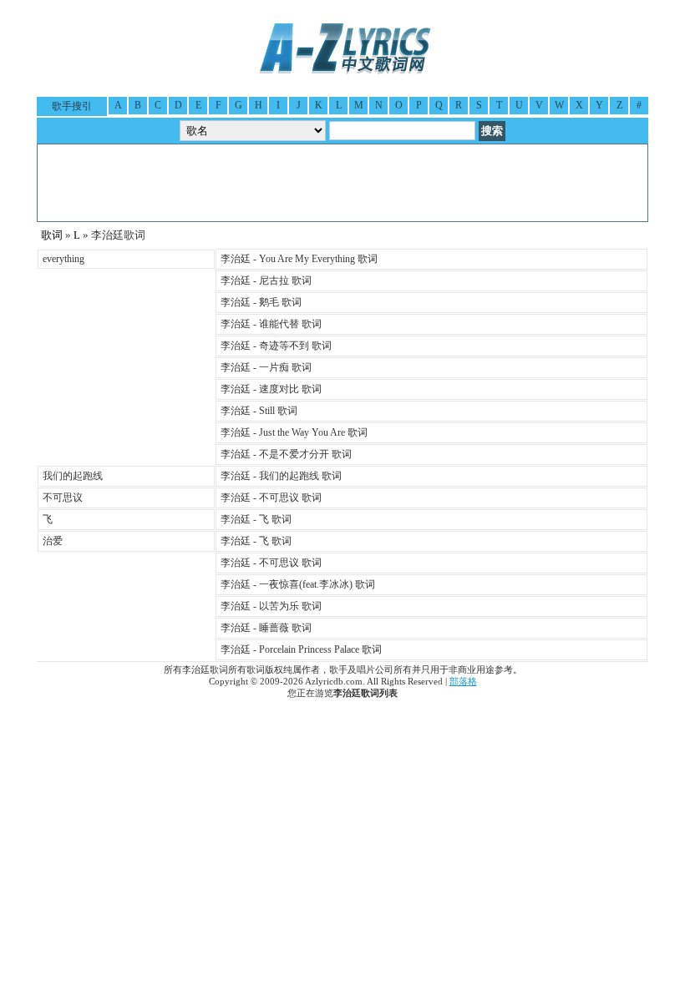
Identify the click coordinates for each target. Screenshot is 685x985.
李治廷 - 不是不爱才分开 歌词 (286, 454)
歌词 (52, 235)
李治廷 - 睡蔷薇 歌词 (266, 628)
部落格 (463, 681)
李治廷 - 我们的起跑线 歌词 (281, 476)
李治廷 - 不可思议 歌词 (271, 497)
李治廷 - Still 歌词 (259, 411)
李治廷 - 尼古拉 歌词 (266, 280)
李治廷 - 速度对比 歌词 (271, 389)
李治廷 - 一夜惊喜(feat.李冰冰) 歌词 (298, 584)
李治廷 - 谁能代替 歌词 (271, 324)
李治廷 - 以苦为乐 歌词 (271, 606)
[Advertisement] (342, 182)
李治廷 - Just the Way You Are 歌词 (294, 432)
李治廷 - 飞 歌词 (256, 519)
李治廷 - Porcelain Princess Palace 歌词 (301, 649)
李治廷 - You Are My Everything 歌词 (299, 259)
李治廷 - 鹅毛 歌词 (261, 302)
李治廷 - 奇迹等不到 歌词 (276, 345)
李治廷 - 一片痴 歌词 (266, 367)
